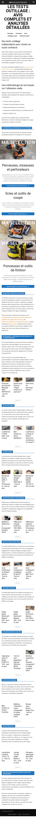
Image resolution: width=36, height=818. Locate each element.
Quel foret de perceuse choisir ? (29, 386)
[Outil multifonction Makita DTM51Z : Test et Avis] (18, 564)
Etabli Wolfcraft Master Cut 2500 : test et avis (30, 616)
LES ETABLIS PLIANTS (9, 588)
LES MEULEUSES (7, 451)
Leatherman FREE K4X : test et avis (6, 435)
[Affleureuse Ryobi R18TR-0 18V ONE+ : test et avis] (18, 518)
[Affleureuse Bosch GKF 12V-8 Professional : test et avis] (30, 518)
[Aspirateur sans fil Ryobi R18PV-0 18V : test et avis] (6, 652)
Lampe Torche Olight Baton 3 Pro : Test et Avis (17, 757)
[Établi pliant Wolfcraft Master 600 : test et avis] (6, 608)
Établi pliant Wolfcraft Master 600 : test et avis (5, 617)
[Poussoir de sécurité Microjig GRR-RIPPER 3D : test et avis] (6, 379)
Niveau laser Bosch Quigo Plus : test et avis (30, 709)
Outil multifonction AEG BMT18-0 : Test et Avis (30, 573)
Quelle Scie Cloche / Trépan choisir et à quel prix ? (18, 387)
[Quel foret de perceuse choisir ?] (30, 379)
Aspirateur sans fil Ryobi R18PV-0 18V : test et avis (6, 661)
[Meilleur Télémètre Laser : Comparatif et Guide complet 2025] (18, 700)
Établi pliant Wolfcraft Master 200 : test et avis (17, 617)
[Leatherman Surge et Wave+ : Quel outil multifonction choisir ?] (30, 428)
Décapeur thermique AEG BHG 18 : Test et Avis (29, 756)
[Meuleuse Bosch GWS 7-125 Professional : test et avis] (6, 472)
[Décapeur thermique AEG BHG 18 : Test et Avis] (30, 748)
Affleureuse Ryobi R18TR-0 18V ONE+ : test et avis (18, 527)
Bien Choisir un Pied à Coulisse (5, 709)
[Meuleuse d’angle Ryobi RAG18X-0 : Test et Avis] (18, 472)
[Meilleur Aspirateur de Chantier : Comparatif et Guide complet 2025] (30, 652)
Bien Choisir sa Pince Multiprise (17, 435)
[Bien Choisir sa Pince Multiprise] (18, 428)
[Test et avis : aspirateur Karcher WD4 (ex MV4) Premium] (18, 652)
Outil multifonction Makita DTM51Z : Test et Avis (18, 573)
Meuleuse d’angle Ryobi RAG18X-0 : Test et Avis (18, 481)
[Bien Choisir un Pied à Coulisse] (6, 701)
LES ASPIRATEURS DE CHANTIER (12, 632)
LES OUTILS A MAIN (8, 405)
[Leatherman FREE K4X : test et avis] (6, 428)
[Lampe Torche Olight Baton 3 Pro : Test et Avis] (18, 748)
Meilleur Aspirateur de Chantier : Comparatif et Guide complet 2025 (30, 663)
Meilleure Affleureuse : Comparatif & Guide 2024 (6, 527)
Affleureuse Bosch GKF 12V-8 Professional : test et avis (30, 527)
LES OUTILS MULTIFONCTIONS (11, 542)
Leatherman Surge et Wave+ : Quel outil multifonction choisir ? (30, 437)
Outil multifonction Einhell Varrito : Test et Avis (6, 573)
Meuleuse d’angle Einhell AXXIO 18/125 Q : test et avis (30, 481)
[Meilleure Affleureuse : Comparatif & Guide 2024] (6, 518)
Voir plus (17, 400)
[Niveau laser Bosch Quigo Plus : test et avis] (30, 700)
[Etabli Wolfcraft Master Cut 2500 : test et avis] (30, 608)
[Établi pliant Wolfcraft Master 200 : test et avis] (18, 608)
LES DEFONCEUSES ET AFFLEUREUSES (13, 498)
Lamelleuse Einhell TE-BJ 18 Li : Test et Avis (6, 756)
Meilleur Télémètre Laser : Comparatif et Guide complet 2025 (18, 710)
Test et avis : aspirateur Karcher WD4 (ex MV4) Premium (17, 662)
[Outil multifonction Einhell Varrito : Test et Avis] (6, 564)
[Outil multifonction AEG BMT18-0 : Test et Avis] (30, 564)
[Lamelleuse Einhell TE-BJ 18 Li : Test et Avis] (6, 748)
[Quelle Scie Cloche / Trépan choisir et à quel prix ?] (18, 379)
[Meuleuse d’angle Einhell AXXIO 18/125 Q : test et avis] (30, 472)
